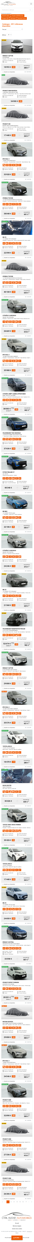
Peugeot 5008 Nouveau (17, 15)
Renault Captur (6, 15)
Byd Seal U (13, 18)
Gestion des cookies (17, 1228)
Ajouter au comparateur (9, 71)
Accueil (17, 1223)
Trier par (4, 29)
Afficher (4, 35)
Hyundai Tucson (22, 18)
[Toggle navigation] (31, 3)
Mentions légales (17, 1226)
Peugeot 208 (5, 18)
